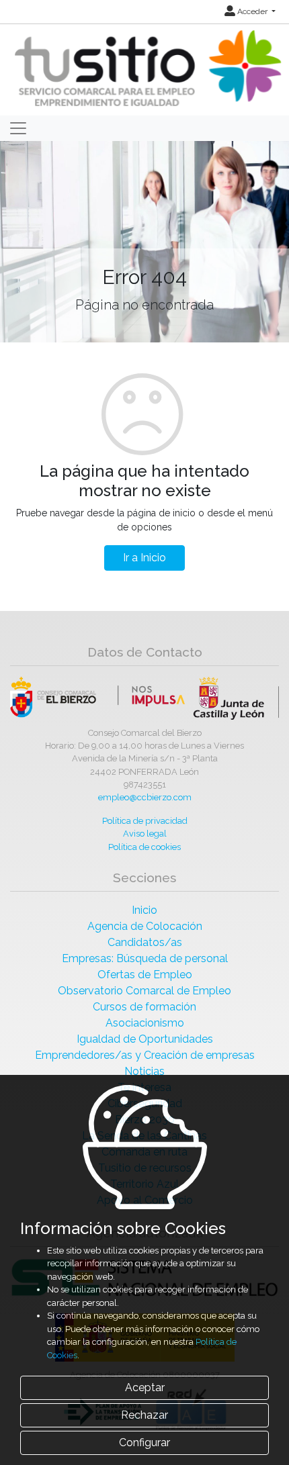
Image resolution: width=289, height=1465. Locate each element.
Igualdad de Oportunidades (145, 1039)
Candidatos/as (145, 942)
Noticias (144, 1071)
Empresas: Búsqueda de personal (145, 958)
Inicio (144, 910)
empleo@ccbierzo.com (145, 797)
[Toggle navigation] (18, 128)
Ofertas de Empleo (144, 974)
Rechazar (144, 1415)
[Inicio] (146, 68)
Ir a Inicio (144, 557)
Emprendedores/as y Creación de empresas (145, 1055)
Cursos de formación (144, 1006)
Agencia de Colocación (144, 926)
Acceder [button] (252, 11)
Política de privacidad (145, 821)
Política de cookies (144, 847)
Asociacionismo (145, 1023)
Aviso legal (145, 834)
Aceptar (145, 1387)
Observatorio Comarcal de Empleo (144, 990)
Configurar (144, 1442)
